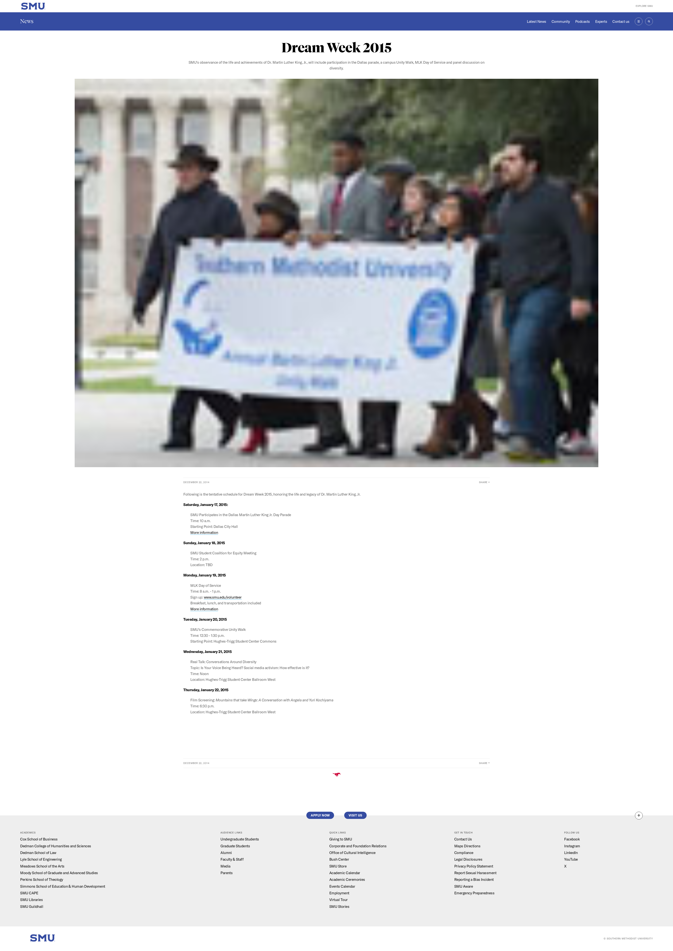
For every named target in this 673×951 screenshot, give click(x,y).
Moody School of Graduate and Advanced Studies (59, 872)
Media (225, 866)
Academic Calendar (344, 872)
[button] (639, 815)
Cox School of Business (38, 839)
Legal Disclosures (468, 859)
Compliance (463, 852)
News (26, 21)
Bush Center (339, 859)
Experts (601, 21)
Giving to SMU (340, 839)
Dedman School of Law (38, 852)
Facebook (572, 839)
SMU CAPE (29, 893)
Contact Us (463, 839)
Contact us (621, 21)
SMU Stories (339, 906)
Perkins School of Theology (41, 879)
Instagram (572, 846)
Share (483, 482)
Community (561, 21)
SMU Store (337, 866)
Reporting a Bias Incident (474, 879)
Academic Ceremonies (347, 879)
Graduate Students (235, 846)
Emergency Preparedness (474, 893)
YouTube (571, 859)
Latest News (536, 21)
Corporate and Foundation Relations (357, 846)
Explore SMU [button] (644, 6)
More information (204, 532)
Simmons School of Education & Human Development (62, 886)
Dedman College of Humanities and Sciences (55, 846)
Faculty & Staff (231, 859)
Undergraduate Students (239, 839)
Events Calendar (342, 886)
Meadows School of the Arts (42, 866)
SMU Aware (463, 886)
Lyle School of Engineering (41, 859)
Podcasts (582, 21)
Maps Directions (467, 846)
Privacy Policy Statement (473, 866)
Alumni (226, 852)
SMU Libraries (31, 899)
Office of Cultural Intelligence (352, 852)
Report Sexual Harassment (475, 872)
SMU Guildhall (31, 906)
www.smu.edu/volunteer (223, 597)
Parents (226, 872)
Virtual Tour (338, 899)
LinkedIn (571, 852)
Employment (339, 893)
